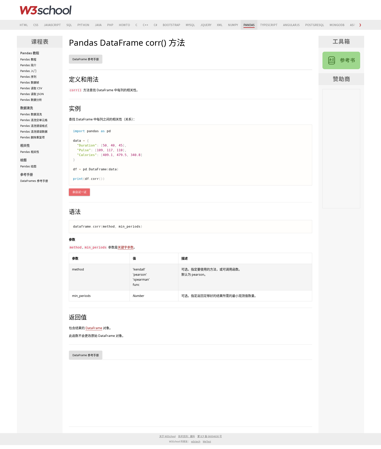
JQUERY (205, 25)
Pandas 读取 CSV (31, 88)
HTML (24, 25)
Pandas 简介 (28, 65)
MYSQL (190, 25)
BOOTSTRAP (171, 25)
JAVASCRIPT (52, 25)
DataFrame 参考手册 (85, 59)
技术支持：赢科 (186, 436)
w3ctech (195, 441)
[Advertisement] (188, 392)
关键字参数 (126, 247)
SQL (69, 25)
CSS (35, 25)
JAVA (98, 25)
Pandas (341, 60)
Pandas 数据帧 (29, 82)
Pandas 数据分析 (31, 100)
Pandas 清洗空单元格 (33, 120)
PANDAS (249, 25)
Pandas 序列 (28, 77)
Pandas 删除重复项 (32, 137)
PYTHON (83, 25)
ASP (352, 25)
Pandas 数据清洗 (31, 114)
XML (219, 25)
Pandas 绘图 (28, 166)
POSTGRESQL (314, 25)
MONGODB (337, 25)
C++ (145, 25)
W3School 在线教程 (45, 10)
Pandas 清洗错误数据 (33, 131)
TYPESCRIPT (269, 25)
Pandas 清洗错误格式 (33, 126)
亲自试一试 (79, 192)
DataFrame (94, 328)
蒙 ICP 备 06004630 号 (209, 436)
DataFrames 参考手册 (34, 181)
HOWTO (124, 25)
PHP (110, 25)
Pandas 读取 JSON (32, 94)
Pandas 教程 (28, 59)
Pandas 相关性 (29, 152)
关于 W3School (167, 436)
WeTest (207, 441)
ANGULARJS (291, 25)
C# (155, 25)
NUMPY (233, 25)
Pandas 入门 (28, 71)
